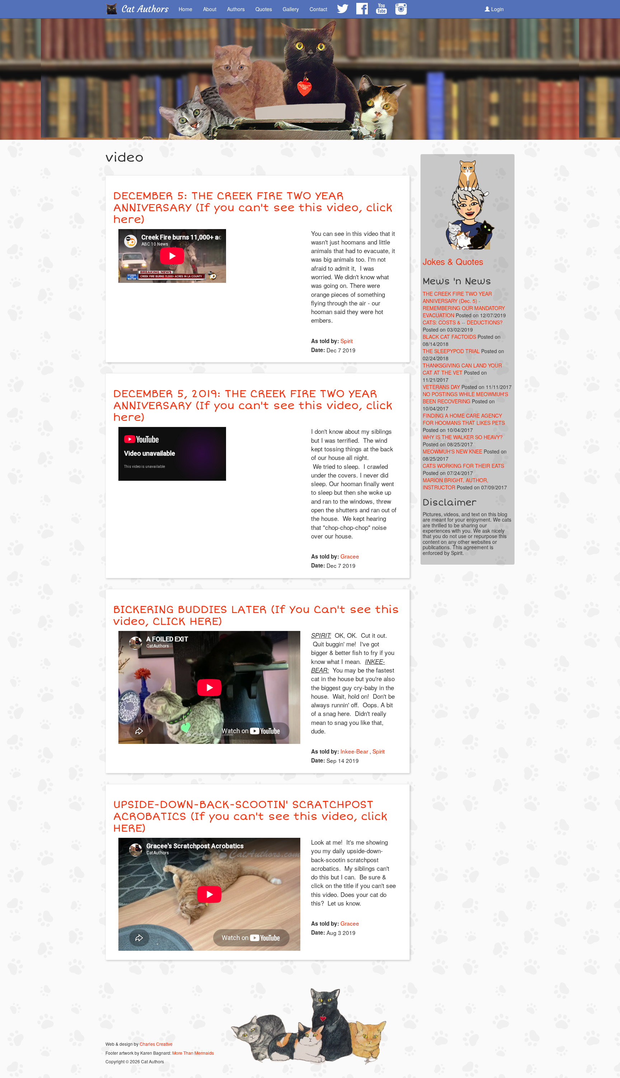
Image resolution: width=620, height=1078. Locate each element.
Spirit (346, 341)
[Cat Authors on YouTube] (381, 8)
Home (185, 9)
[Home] (113, 8)
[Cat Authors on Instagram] (401, 9)
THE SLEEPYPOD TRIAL (451, 351)
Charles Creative (156, 1044)
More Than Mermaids (193, 1053)
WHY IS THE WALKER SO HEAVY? (463, 437)
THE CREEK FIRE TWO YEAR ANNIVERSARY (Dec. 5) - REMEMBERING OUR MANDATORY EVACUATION (464, 304)
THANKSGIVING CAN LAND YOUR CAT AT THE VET (462, 369)
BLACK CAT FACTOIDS (449, 336)
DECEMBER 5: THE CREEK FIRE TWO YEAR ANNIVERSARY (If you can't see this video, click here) (253, 207)
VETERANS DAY (441, 386)
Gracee (349, 556)
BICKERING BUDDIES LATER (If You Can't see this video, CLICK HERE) (256, 615)
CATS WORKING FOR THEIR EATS (463, 465)
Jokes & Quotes (453, 261)
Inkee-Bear (354, 751)
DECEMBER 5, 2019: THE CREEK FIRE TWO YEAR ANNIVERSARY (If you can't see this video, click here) (253, 405)
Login (497, 9)
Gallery (291, 9)
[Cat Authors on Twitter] (342, 8)
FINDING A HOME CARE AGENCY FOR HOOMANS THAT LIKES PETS (464, 419)
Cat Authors (145, 9)
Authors (236, 9)
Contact (318, 9)
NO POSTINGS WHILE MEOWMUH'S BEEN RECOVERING (465, 397)
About (209, 9)
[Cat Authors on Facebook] (361, 8)
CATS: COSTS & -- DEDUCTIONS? (463, 322)
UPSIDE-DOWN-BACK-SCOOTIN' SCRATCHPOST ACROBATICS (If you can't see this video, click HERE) (250, 816)
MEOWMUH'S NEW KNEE (452, 451)
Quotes (263, 9)
